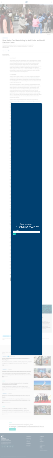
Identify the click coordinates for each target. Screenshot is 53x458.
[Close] (41, 104)
